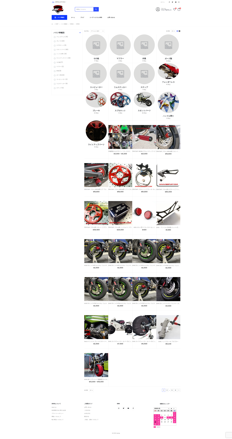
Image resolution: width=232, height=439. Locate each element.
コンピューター (62, 79)
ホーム (73, 17)
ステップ (60, 88)
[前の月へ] (168, 408)
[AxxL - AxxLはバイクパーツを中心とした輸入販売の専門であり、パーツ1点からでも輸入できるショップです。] (58, 9)
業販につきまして (56, 416)
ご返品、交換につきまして (91, 419)
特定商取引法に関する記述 (59, 410)
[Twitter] (172, 2)
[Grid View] (177, 31)
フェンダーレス (62, 37)
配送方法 (86, 416)
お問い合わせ (111, 17)
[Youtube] (175, 2)
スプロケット (61, 45)
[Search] (96, 9)
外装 (58, 71)
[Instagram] (179, 2)
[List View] (179, 31)
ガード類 (60, 75)
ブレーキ (60, 41)
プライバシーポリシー (57, 413)
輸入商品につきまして (57, 419)
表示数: (168, 31)
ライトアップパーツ (63, 58)
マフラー (60, 66)
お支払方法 (87, 413)
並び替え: (86, 31)
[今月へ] (171, 408)
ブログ (82, 17)
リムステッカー (62, 83)
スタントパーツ (62, 49)
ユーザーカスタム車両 (96, 17)
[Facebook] (169, 2)
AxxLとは (54, 407)
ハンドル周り (61, 54)
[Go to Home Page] (52, 24)
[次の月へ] (174, 408)
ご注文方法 (87, 410)
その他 (59, 62)
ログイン (163, 2)
